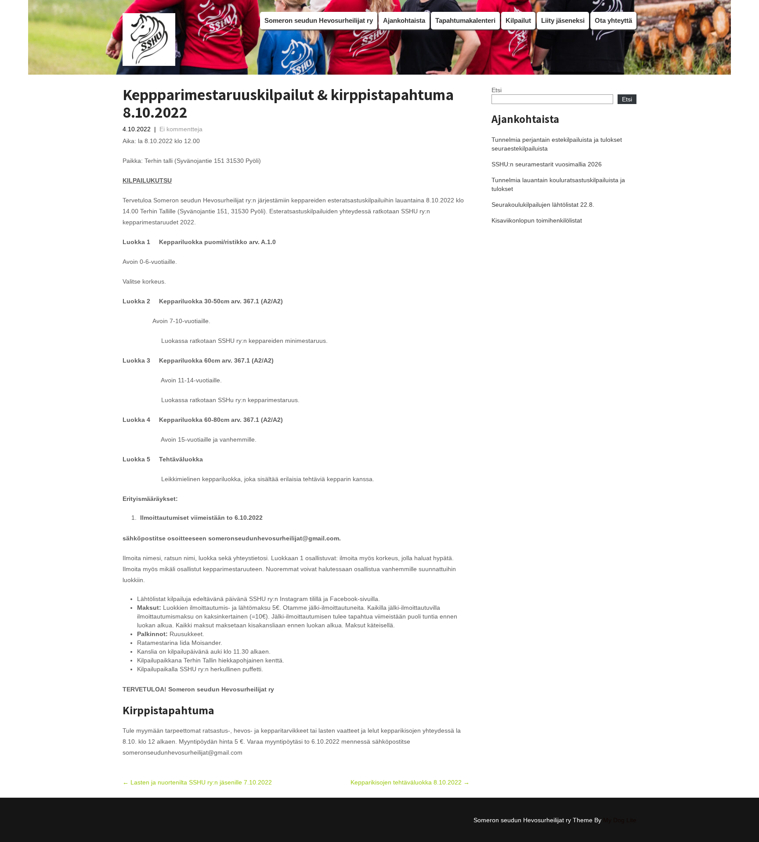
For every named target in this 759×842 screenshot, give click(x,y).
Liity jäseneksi (563, 20)
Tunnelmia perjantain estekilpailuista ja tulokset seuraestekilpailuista (557, 144)
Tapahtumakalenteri (465, 20)
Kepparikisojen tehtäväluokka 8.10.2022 (410, 782)
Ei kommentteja (180, 129)
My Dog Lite (619, 820)
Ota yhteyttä (613, 20)
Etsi (497, 90)
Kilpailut (518, 20)
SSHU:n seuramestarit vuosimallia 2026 (547, 164)
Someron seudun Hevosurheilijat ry (318, 20)
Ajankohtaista (404, 20)
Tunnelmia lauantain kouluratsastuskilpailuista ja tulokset (558, 184)
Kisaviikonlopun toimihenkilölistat (537, 220)
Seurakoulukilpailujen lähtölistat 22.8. (543, 204)
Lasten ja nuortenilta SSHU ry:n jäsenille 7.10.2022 (197, 782)
